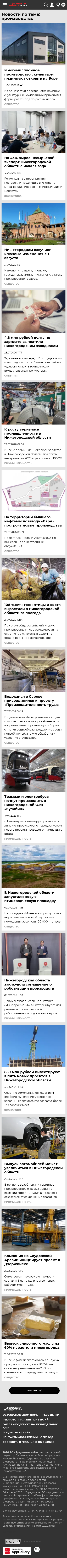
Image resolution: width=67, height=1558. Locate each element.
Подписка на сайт (16, 1432)
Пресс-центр (50, 1414)
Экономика (12, 196)
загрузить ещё (34, 1391)
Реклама (9, 1419)
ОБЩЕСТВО (11, 104)
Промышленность (17, 463)
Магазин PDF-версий (33, 1419)
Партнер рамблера (32, 1541)
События (11, 375)
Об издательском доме (20, 1414)
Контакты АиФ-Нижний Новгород (28, 1437)
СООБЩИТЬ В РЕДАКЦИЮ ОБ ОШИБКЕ (28, 1442)
